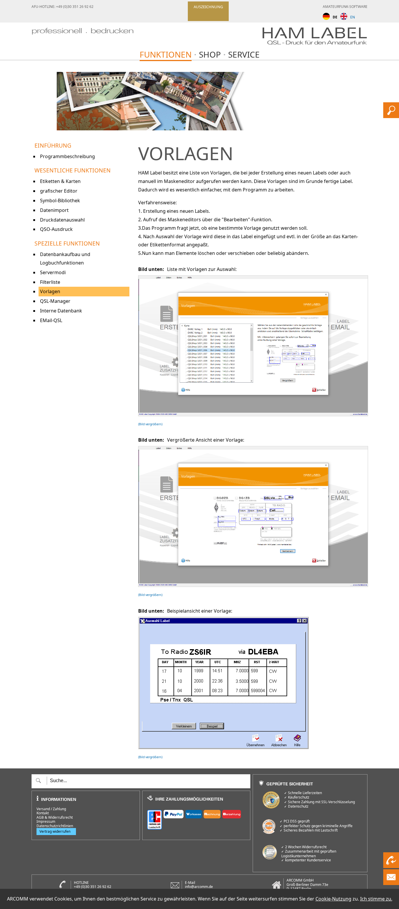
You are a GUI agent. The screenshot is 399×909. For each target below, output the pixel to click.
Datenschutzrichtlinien (55, 826)
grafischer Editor (58, 191)
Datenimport (54, 210)
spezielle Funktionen (67, 243)
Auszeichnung (208, 6)
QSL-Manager (55, 301)
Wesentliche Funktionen (72, 170)
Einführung (52, 145)
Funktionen (166, 54)
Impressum (46, 822)
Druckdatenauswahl (62, 220)
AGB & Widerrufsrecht (55, 817)
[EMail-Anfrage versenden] (391, 883)
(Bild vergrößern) (150, 424)
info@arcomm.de (199, 886)
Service (244, 54)
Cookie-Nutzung (333, 899)
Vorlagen (50, 291)
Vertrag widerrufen (54, 831)
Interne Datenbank (61, 310)
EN (352, 17)
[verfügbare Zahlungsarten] (196, 818)
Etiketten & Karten (60, 181)
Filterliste (50, 282)
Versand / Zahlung (51, 809)
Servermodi (53, 272)
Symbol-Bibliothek (60, 200)
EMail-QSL (51, 320)
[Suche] (391, 116)
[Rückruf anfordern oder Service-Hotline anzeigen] (391, 866)
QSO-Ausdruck (56, 229)
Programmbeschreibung (67, 156)
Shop (210, 54)
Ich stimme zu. (376, 899)
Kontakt (43, 813)
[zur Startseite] (83, 37)
